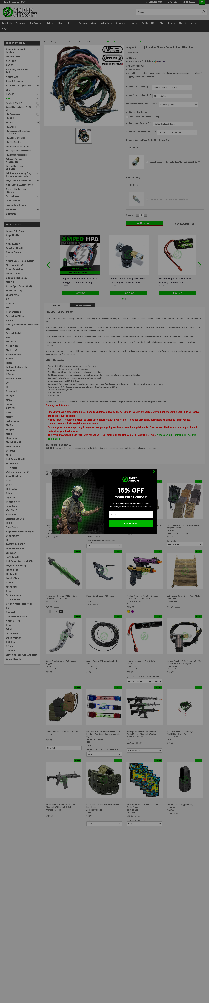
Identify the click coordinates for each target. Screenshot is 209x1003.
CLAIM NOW (130, 523)
